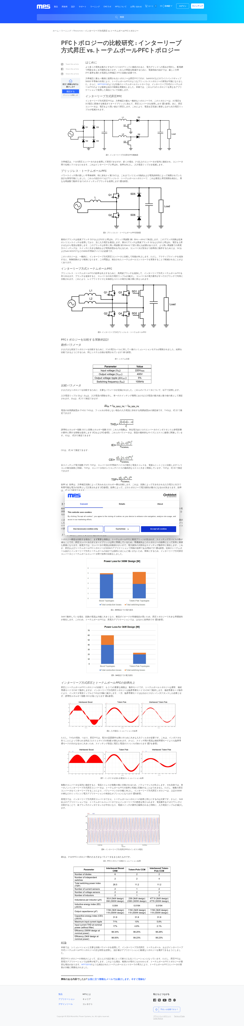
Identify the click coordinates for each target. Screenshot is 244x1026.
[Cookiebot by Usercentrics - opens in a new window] (165, 495)
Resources (78, 31)
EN (161, 6)
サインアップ (197, 6)
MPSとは (87, 994)
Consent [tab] (84, 504)
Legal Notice (158, 1019)
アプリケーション (66, 999)
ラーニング (66, 31)
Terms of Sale (179, 1016)
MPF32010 (102, 84)
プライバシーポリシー (162, 1016)
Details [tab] (122, 504)
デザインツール (65, 1004)
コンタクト (88, 1004)
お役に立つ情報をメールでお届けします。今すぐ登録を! (117, 979)
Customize (120, 529)
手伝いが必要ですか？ (169, 1009)
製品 (60, 994)
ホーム (56, 31)
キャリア (87, 999)
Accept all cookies (158, 529)
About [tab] (160, 504)
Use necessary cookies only (85, 529)
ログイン (182, 6)
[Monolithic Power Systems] (43, 6)
